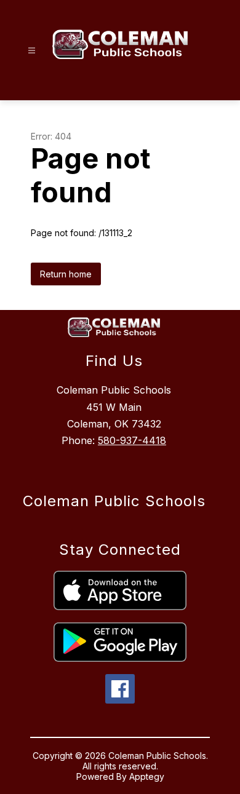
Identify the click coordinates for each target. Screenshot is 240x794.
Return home (66, 274)
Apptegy (146, 776)
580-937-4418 (132, 440)
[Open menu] (32, 51)
